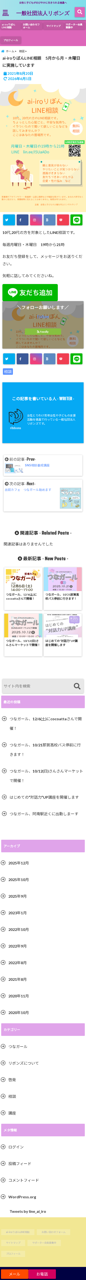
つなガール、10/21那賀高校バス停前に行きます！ (45, 750)
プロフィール (11, 40)
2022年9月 (17, 946)
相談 (8, 371)
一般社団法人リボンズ (43, 12)
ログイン (16, 1147)
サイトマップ (53, 25)
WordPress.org (22, 1197)
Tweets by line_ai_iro (28, 1211)
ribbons (15, 428)
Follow (43, 316)
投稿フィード (19, 1163)
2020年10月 (18, 1012)
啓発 (12, 1079)
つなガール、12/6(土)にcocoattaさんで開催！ (46, 723)
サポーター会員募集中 (74, 26)
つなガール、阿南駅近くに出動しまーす (44, 813)
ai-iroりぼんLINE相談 (8, 26)
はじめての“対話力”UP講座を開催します (44, 797)
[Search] (77, 686)
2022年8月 (17, 962)
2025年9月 (17, 896)
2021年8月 (17, 979)
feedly (44, 331)
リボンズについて (23, 1063)
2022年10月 (18, 929)
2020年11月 (18, 996)
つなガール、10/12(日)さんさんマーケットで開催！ (46, 776)
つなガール (17, 1046)
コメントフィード (23, 1180)
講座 (12, 1113)
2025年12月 (18, 863)
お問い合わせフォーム (31, 26)
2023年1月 (17, 912)
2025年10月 (18, 879)
